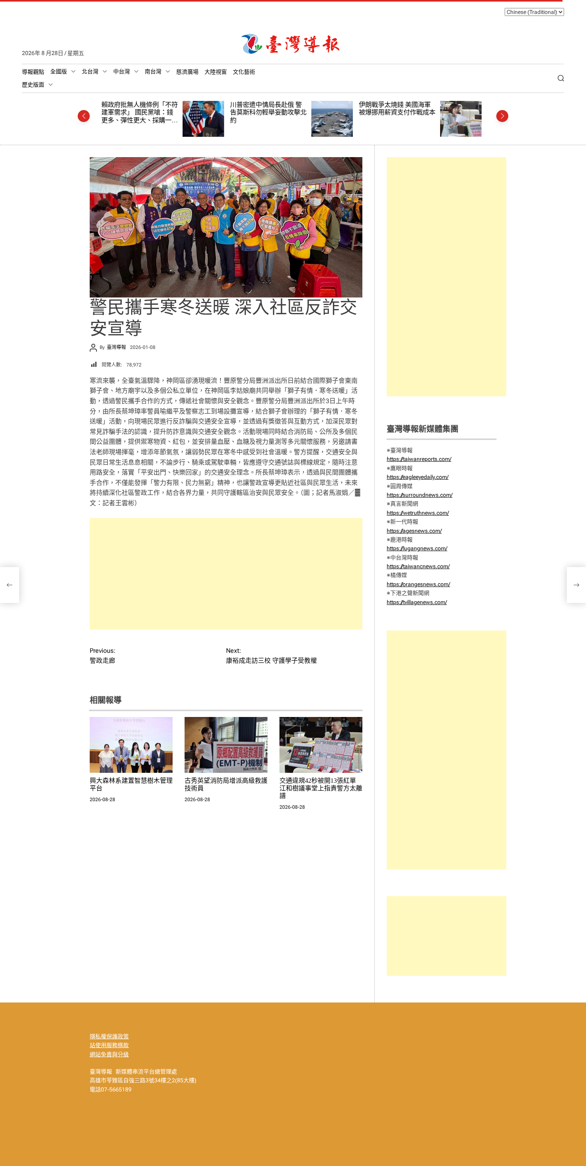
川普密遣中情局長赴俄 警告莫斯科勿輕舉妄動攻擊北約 (187, 112)
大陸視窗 (216, 72)
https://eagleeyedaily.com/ (417, 477)
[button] (84, 116)
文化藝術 (244, 72)
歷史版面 (33, 84)
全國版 (58, 71)
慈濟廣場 (187, 72)
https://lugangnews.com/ (417, 548)
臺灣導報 (116, 347)
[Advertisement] (226, 574)
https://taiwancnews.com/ (418, 566)
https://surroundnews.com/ (419, 495)
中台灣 (121, 71)
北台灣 (90, 71)
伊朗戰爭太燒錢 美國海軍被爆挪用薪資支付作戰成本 (316, 108)
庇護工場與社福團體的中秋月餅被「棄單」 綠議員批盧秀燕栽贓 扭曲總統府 (445, 112)
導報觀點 (33, 72)
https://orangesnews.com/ (418, 584)
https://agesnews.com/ (414, 531)
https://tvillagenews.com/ (417, 602)
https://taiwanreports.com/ (419, 459)
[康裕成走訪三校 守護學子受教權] (576, 585)
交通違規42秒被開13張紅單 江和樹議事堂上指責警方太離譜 (320, 788)
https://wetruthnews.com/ (418, 513)
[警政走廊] (9, 585)
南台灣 (153, 71)
